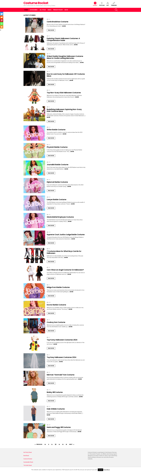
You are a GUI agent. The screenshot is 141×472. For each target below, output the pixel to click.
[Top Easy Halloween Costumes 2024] (34, 360)
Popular (102, 5)
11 (48, 444)
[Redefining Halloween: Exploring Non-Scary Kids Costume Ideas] (34, 113)
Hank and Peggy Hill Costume (59, 427)
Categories (33, 10)
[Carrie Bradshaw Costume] (34, 25)
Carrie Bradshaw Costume (57, 21)
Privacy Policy (58, 10)
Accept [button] (100, 469)
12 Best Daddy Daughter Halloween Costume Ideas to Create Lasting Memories (65, 57)
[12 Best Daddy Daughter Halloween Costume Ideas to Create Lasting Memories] (34, 60)
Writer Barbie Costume (56, 129)
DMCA (49, 10)
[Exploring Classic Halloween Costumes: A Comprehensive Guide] (34, 42)
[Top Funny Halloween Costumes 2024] (34, 343)
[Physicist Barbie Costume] (34, 150)
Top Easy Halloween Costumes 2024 (61, 357)
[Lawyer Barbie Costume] (34, 203)
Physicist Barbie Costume (57, 147)
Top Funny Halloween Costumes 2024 (62, 340)
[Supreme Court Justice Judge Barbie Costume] (34, 238)
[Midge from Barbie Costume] (34, 290)
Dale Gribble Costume (56, 409)
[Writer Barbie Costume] (34, 133)
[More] (1, 27)
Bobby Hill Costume (55, 392)
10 (45, 444)
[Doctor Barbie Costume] (34, 308)
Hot (107, 5)
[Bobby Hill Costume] (34, 395)
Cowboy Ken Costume (56, 322)
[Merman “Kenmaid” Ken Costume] (34, 378)
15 (62, 444)
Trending (114, 5)
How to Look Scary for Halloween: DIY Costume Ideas (66, 75)
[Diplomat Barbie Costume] (34, 185)
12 (51, 444)
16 (66, 444)
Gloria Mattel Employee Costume (60, 217)
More (64, 26)
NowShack (26, 455)
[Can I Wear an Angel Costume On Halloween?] (34, 273)
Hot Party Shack (28, 452)
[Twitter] (1, 14)
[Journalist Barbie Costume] (34, 168)
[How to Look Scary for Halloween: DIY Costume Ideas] (34, 78)
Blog (66, 10)
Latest (95, 5)
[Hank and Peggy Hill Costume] (34, 430)
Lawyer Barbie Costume (56, 199)
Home (26, 10)
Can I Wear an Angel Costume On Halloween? (65, 270)
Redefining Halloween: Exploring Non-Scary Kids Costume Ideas (64, 110)
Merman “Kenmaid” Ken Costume (60, 375)
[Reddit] (1, 17)
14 (59, 444)
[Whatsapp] (1, 23)
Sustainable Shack (28, 462)
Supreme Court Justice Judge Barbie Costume (66, 234)
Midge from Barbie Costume (58, 287)
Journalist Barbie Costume (57, 164)
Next (70, 444)
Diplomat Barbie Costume (57, 182)
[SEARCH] (116, 10)
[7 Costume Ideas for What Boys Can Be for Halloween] (34, 255)
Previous (39, 444)
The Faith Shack (28, 465)
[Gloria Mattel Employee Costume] (34, 220)
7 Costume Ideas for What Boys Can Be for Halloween (64, 252)
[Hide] (0, 30)
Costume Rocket (36, 3)
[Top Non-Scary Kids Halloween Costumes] (34, 96)
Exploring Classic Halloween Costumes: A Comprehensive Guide (63, 39)
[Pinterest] (1, 20)
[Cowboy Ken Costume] (34, 325)
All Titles (43, 10)
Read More (51, 30)
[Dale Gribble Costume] (34, 413)
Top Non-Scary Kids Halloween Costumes (64, 92)
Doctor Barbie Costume (56, 305)
